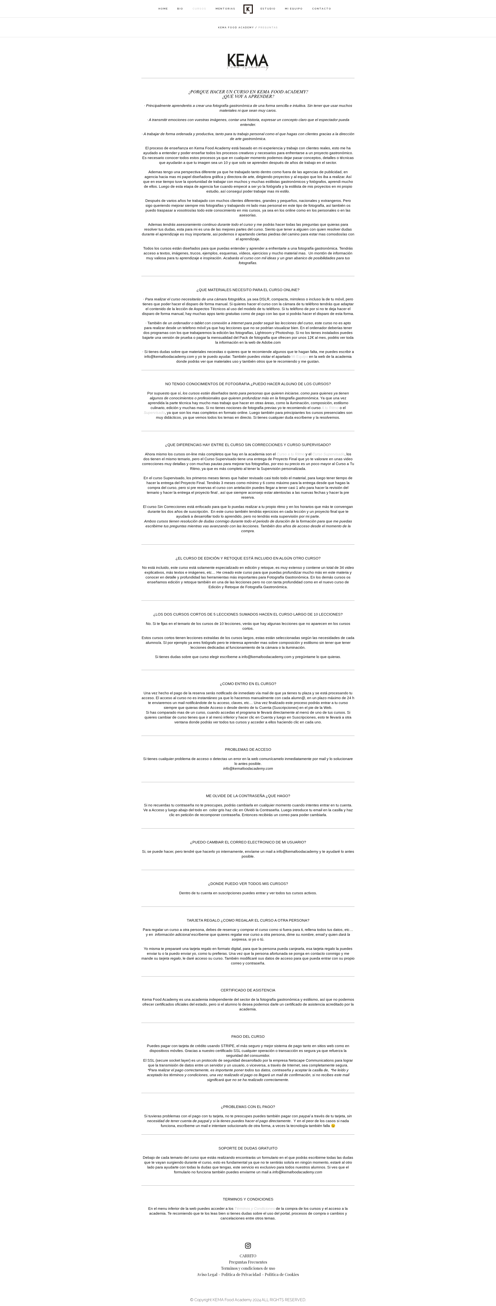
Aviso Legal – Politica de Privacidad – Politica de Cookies (248, 1274)
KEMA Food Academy (236, 27)
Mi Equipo (299, 357)
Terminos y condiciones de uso (248, 1268)
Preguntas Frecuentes (248, 1262)
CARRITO (248, 1256)
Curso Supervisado (328, 454)
